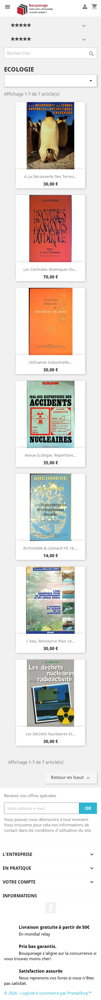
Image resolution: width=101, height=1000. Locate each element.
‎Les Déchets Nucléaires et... (50, 733)
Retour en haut (71, 778)
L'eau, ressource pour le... (50, 641)
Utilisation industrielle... (50, 362)
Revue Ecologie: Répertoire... (50, 455)
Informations (20, 896)
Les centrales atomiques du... (50, 269)
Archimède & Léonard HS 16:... (50, 548)
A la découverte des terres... (50, 176)
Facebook (50, 907)
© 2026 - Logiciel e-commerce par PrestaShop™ (48, 993)
